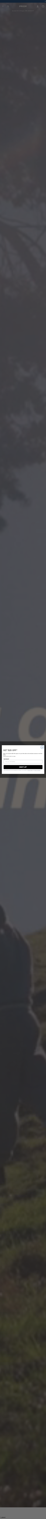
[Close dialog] (42, 747)
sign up (23, 767)
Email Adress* (6, 758)
